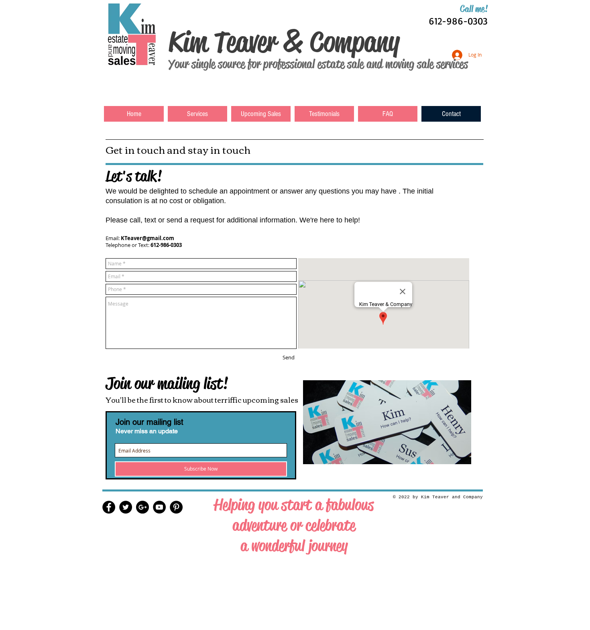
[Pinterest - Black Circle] (176, 507)
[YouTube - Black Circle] (159, 507)
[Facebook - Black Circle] (108, 507)
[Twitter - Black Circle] (125, 507)
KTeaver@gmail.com (147, 238)
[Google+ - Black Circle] (142, 507)
